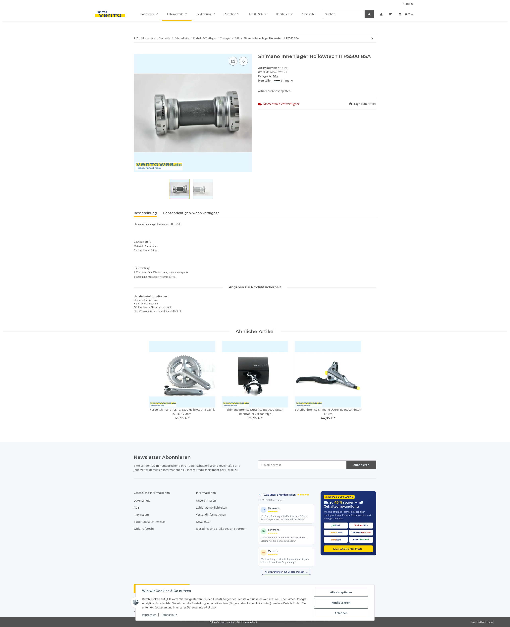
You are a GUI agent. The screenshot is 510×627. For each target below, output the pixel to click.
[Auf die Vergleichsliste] (233, 61)
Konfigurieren (341, 602)
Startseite (308, 14)
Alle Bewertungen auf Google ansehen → (286, 571)
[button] (381, 14)
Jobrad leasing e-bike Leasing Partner (221, 529)
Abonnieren (361, 465)
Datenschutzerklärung (203, 466)
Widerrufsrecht (144, 529)
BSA (275, 76)
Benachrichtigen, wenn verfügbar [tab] (191, 213)
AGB (136, 507)
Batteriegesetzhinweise (149, 522)
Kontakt (408, 4)
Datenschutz (169, 614)
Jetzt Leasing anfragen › (348, 548)
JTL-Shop (489, 622)
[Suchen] (369, 14)
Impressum (149, 614)
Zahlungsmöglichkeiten (211, 507)
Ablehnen (341, 613)
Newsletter (203, 522)
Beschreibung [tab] (145, 213)
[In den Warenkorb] (137, 51)
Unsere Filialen (206, 500)
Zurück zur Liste (145, 38)
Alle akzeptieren (341, 592)
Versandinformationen (211, 514)
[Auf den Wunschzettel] (243, 61)
